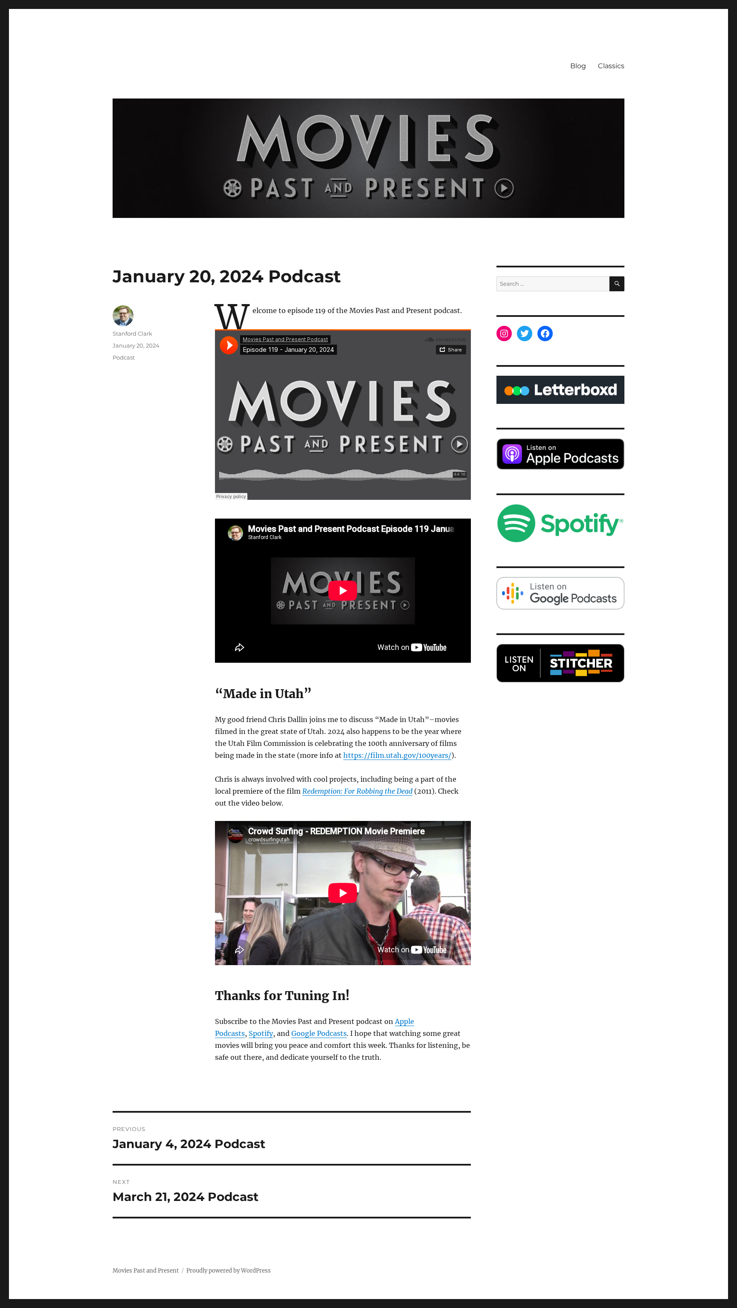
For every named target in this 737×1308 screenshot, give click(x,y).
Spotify (261, 1033)
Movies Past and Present (146, 1270)
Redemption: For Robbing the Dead (357, 791)
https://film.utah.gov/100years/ (397, 755)
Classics (611, 66)
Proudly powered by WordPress (228, 1270)
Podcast (124, 357)
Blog (578, 66)
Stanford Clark (132, 333)
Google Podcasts (319, 1033)
